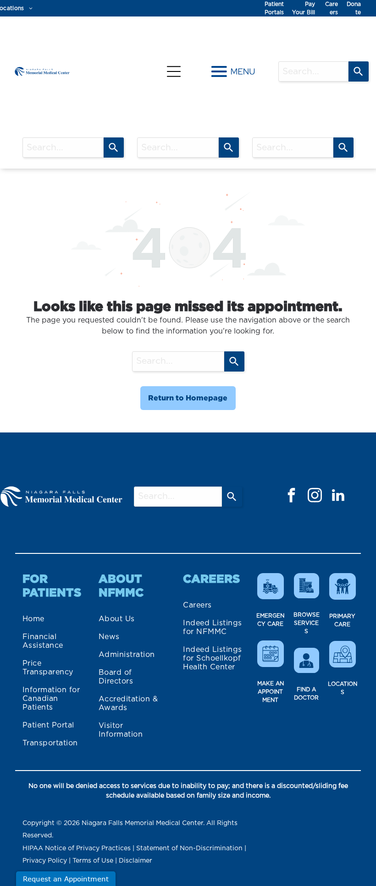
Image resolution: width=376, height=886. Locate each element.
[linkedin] (337, 496)
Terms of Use (92, 861)
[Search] (358, 71)
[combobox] (313, 71)
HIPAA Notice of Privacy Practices (76, 848)
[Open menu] (174, 71)
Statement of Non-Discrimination (189, 848)
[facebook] (291, 496)
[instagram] (314, 496)
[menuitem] (53, 619)
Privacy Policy (44, 861)
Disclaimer (135, 861)
